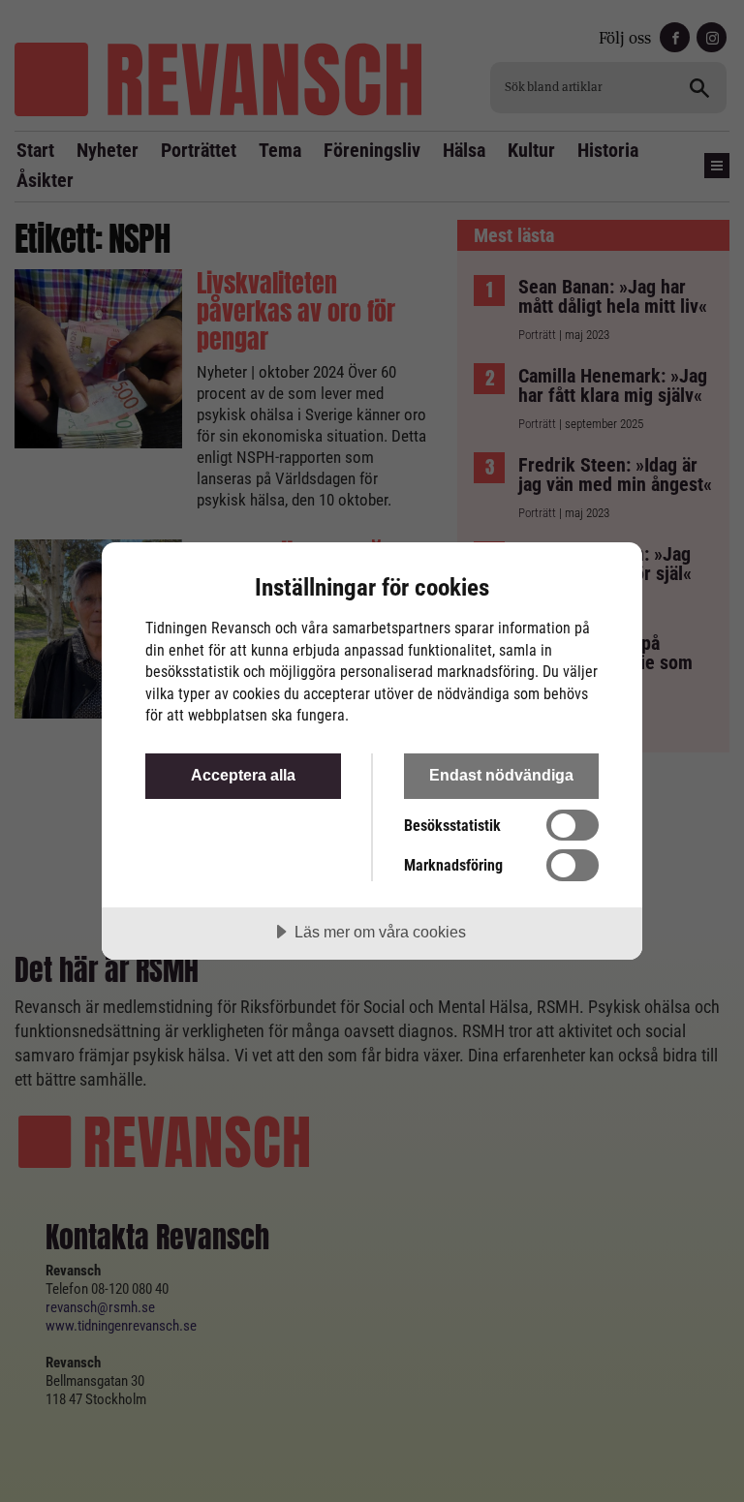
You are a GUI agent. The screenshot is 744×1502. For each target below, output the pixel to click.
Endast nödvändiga (501, 774)
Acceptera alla (243, 774)
